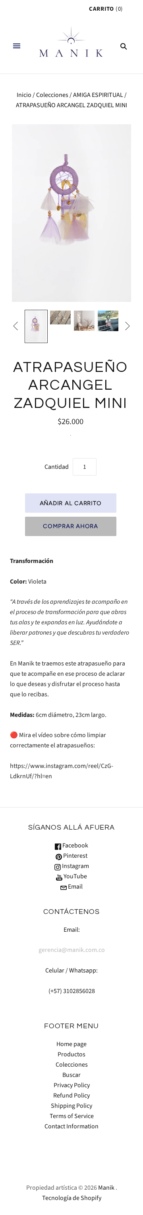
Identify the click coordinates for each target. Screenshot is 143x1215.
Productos (71, 1054)
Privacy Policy (72, 1085)
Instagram (75, 866)
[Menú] (16, 45)
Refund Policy (71, 1095)
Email (75, 886)
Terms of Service (72, 1116)
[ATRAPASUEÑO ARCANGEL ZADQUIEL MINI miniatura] (36, 326)
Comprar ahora (70, 526)
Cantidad (56, 466)
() (106, 9)
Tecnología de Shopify (71, 1198)
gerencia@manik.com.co (72, 950)
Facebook (74, 845)
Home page (71, 1044)
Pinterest (74, 855)
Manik (106, 1187)
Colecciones (52, 95)
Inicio (24, 95)
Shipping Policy (71, 1105)
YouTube (74, 876)
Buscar (71, 1075)
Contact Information (71, 1126)
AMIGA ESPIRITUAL (98, 95)
